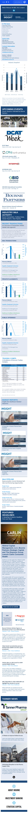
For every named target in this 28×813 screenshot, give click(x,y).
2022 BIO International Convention (12, 187)
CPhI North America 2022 (9, 156)
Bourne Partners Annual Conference (12, 206)
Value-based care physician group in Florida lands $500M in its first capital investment (12, 647)
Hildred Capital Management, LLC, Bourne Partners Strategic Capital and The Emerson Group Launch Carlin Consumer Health (13, 551)
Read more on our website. (11, 606)
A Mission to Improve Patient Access (12, 735)
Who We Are (5, 40)
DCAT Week (5, 145)
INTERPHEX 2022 (7, 169)
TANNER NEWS (10, 699)
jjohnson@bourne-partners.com (8, 59)
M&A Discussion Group (7, 41)
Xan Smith (4, 48)
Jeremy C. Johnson (6, 55)
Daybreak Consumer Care (8, 43)
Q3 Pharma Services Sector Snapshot (11, 448)
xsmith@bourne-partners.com (7, 52)
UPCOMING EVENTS (12, 109)
